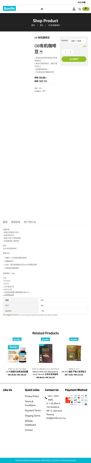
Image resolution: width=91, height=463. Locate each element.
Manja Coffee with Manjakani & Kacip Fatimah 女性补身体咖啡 (45, 373)
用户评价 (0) (30, 222)
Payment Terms (33, 410)
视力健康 (22, 369)
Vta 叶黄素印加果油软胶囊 (17, 371)
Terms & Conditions (30, 403)
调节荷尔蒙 (55, 369)
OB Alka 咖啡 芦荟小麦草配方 (74, 371)
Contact (29, 430)
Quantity (64, 40)
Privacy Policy (32, 396)
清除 (84, 46)
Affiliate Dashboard (30, 423)
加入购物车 (74, 59)
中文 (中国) (82, 2)
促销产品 (11, 369)
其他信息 (15, 222)
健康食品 (42, 369)
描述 (5, 222)
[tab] (5, 222)
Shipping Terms (32, 416)
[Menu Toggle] (42, 9)
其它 (41, 25)
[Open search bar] (80, 9)
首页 (33, 25)
